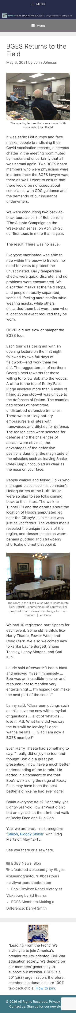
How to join (45, 988)
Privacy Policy (59, 1002)
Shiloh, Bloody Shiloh (25, 834)
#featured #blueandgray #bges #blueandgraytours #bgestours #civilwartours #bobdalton (35, 876)
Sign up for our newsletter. (47, 1006)
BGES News (21, 863)
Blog (37, 863)
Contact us (17, 1006)
